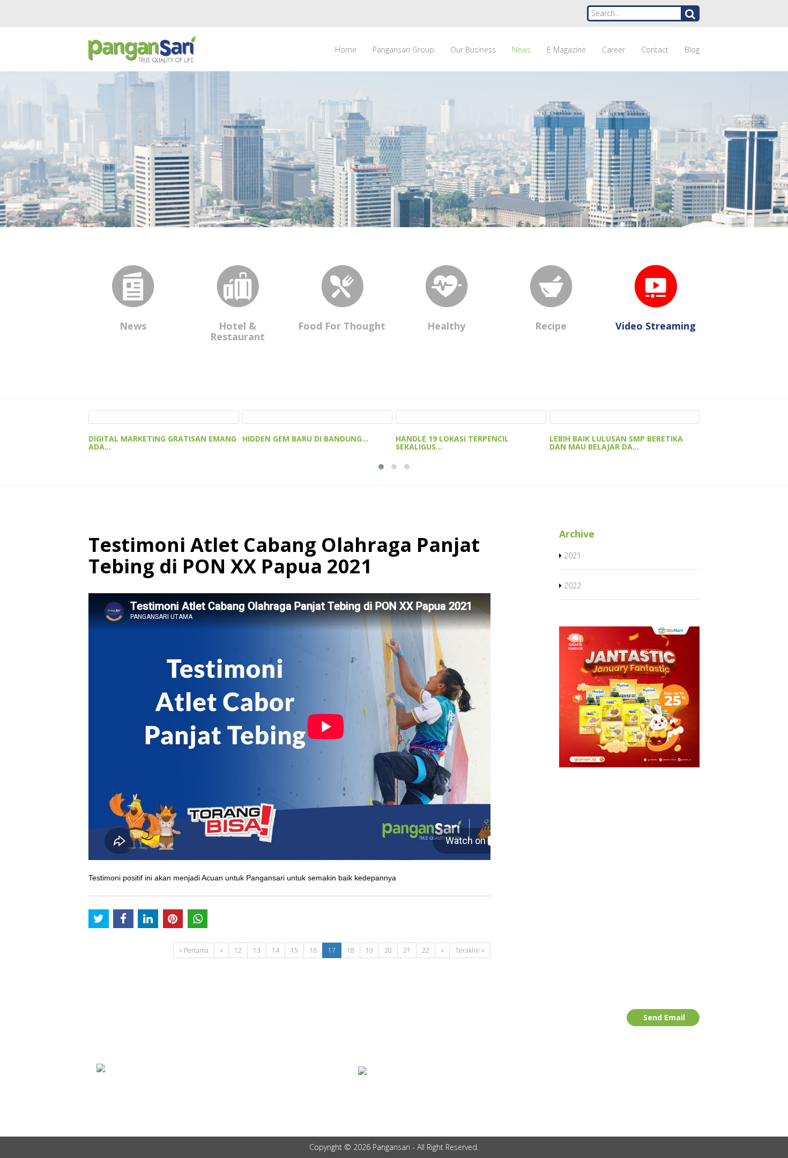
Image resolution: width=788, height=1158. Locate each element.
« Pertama (194, 950)
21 (407, 950)
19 (369, 950)
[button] (381, 466)
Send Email (664, 1017)
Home (345, 49)
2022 (572, 585)
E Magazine (566, 49)
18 (350, 950)
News (521, 49)
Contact (654, 49)
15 (294, 950)
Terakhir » (470, 950)
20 (388, 950)
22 (425, 950)
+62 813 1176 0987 (141, 1098)
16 (313, 950)
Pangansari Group (403, 49)
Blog (692, 49)
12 (238, 950)
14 (275, 950)
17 (332, 950)
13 (257, 950)
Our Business (473, 49)
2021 (572, 555)
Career (613, 49)
